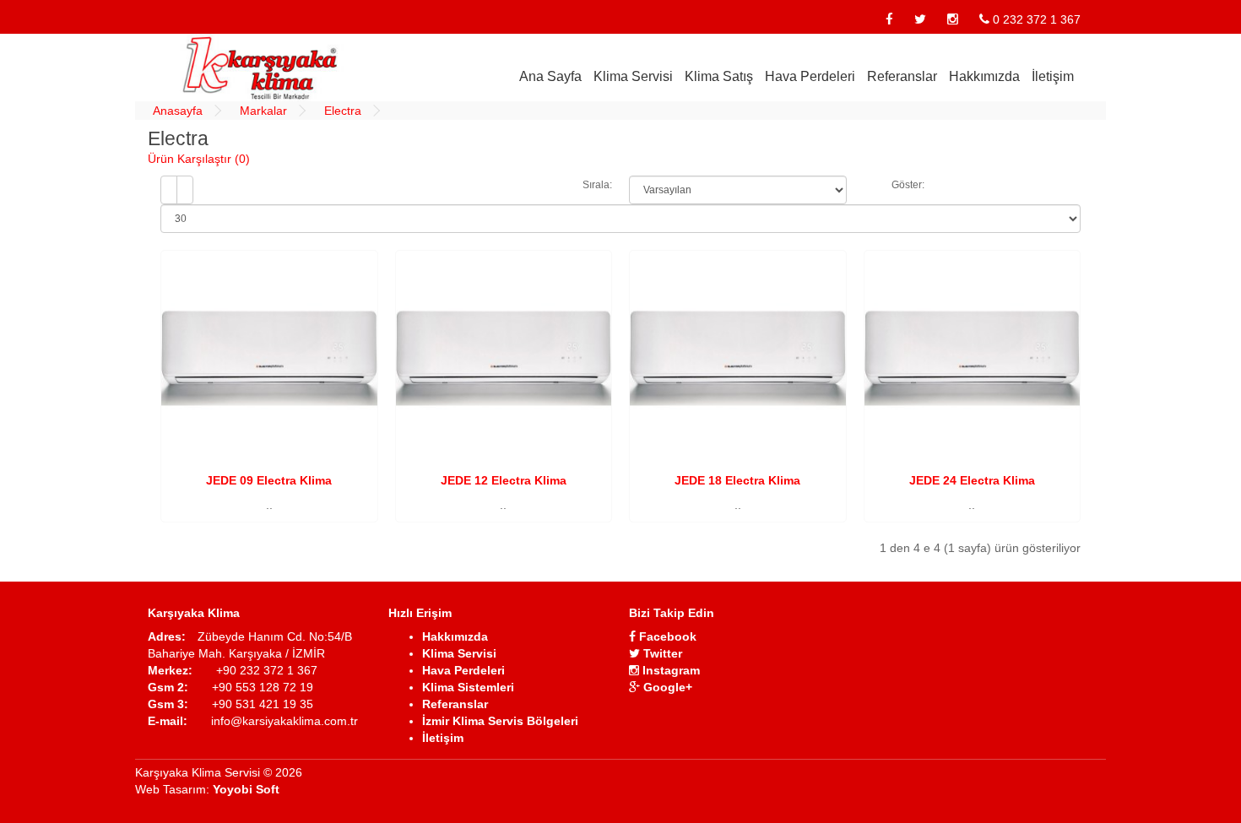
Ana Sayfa (550, 76)
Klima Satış (719, 76)
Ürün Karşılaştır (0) (199, 158)
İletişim (1053, 76)
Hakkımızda (984, 76)
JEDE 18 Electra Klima (737, 480)
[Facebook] (889, 19)
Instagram (669, 670)
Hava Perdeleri (810, 76)
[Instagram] (952, 19)
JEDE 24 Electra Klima (972, 480)
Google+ (666, 687)
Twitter (661, 653)
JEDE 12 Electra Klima (503, 480)
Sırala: (597, 185)
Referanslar (902, 76)
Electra (342, 110)
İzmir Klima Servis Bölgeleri (500, 721)
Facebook (666, 636)
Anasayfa (178, 110)
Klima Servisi (633, 76)
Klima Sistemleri (468, 687)
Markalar (263, 110)
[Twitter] (920, 19)
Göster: (907, 185)
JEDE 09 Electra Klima (269, 480)
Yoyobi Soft (246, 789)
